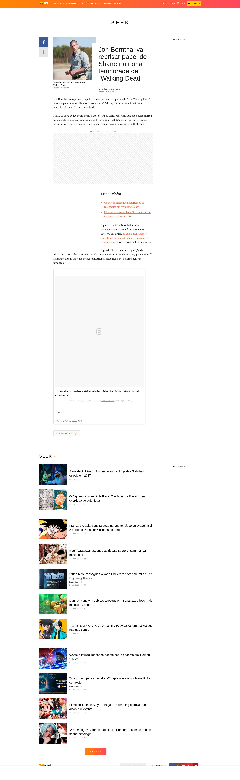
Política (79, 11)
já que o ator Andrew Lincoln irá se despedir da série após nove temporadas (124, 237)
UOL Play (117, 3)
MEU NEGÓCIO (84, 3)
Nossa (169, 11)
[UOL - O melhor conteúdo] (43, 3)
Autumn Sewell (107, 400)
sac (164, 3)
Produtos (44, 11)
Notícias (70, 11)
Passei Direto (97, 3)
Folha (106, 11)
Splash (123, 11)
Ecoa (152, 11)
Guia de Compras (197, 11)
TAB (175, 11)
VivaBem (141, 11)
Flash (53, 11)
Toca (185, 11)
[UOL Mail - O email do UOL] (171, 3)
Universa (132, 11)
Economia (97, 11)
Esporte (114, 11)
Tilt (148, 11)
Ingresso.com (60, 3)
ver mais (94, 751)
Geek (120, 22)
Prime (180, 11)
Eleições (61, 11)
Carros (88, 11)
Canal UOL (160, 11)
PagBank (108, 3)
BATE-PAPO (72, 3)
